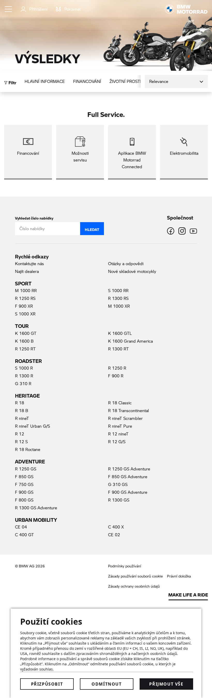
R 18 (19, 403)
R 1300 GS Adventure (36, 508)
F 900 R (115, 376)
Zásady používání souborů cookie (135, 576)
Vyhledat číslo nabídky (34, 217)
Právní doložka (179, 576)
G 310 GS (117, 484)
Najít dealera (27, 271)
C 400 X (116, 527)
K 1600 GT (25, 333)
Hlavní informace (45, 81)
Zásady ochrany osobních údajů (134, 586)
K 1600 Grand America (130, 341)
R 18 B (21, 410)
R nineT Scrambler (125, 418)
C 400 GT (24, 535)
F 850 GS (24, 477)
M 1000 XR (119, 306)
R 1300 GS (118, 500)
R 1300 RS (118, 298)
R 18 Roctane (27, 449)
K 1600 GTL (120, 333)
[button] (9, 9)
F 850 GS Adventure (127, 477)
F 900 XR (24, 306)
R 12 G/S (116, 442)
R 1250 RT (25, 349)
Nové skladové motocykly (132, 271)
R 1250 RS (25, 298)
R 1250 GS (25, 469)
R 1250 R (117, 368)
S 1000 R (24, 368)
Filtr (11, 81)
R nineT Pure (120, 426)
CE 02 (114, 535)
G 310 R (23, 383)
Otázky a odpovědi (125, 263)
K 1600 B (24, 341)
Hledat (92, 228)
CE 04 (21, 527)
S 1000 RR (118, 290)
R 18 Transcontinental (128, 410)
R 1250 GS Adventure (129, 469)
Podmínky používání (124, 566)
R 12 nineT (118, 434)
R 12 (19, 434)
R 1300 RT (118, 349)
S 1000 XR (25, 314)
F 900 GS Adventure (127, 492)
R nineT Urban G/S (32, 426)
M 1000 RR (26, 290)
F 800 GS (24, 500)
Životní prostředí (129, 81)
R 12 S (21, 442)
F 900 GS (24, 492)
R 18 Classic (120, 403)
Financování (87, 81)
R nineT (22, 418)
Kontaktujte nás (29, 263)
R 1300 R (24, 376)
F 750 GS (24, 484)
